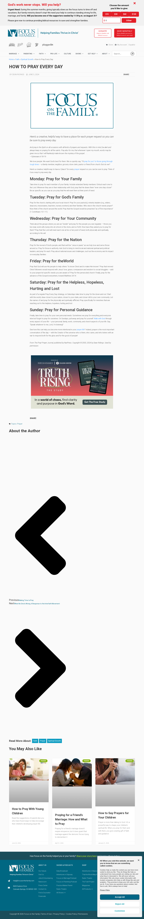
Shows (78, 54)
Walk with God (99, 318)
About (104, 54)
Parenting (28, 54)
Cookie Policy (71, 914)
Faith (41, 54)
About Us (42, 865)
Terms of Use (46, 914)
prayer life (80, 330)
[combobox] (120, 53)
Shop (84, 865)
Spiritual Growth (27, 59)
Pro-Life (53, 54)
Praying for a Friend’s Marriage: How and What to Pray (71, 819)
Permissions (83, 914)
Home (11, 59)
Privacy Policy (58, 914)
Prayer (19, 424)
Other (129, 20)
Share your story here (86, 856)
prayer (76, 169)
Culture (67, 54)
